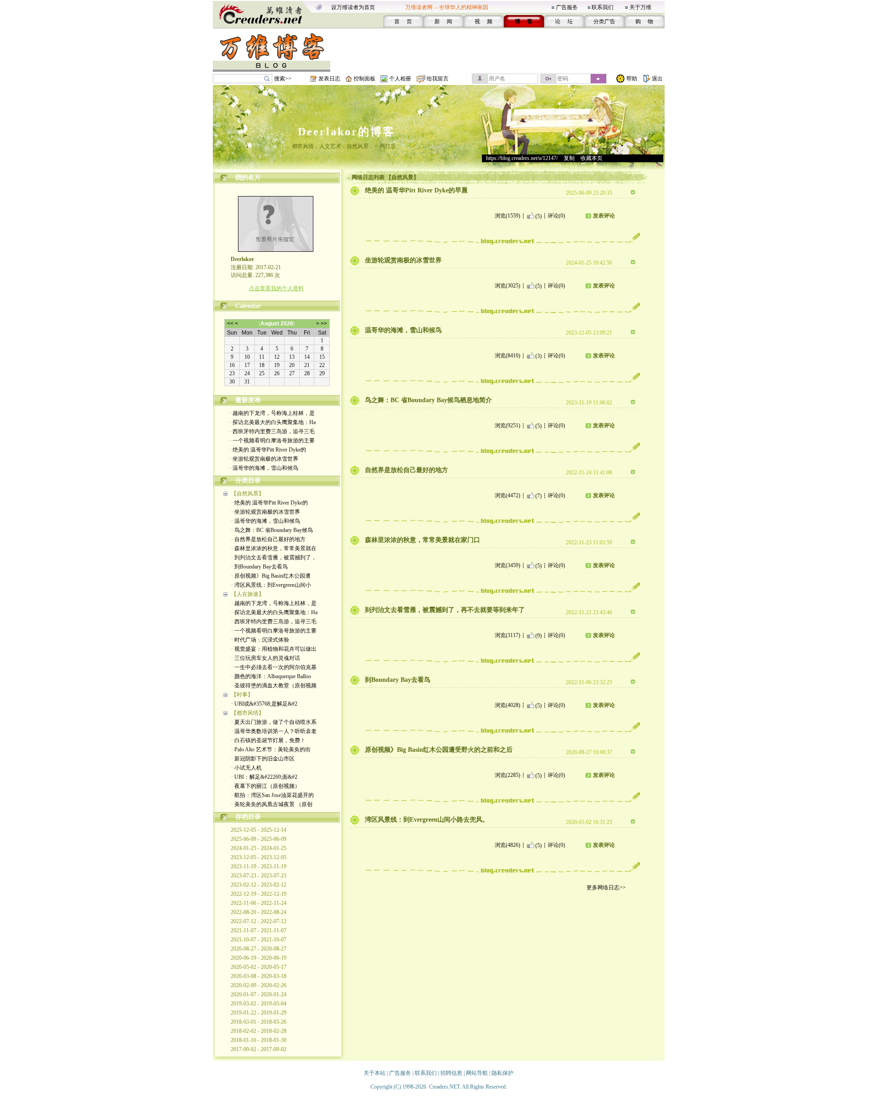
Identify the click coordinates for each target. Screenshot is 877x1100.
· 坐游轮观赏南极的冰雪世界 (263, 459)
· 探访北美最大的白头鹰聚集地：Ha (272, 422)
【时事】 (242, 694)
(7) (538, 495)
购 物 (644, 21)
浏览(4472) (507, 495)
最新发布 (248, 400)
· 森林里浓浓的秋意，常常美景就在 (274, 548)
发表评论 (604, 216)
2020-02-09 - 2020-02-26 (258, 985)
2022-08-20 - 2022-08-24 (258, 912)
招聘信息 (451, 1073)
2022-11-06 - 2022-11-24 (258, 903)
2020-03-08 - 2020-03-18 (258, 976)
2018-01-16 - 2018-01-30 (258, 1040)
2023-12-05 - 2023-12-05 (258, 857)
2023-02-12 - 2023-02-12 (258, 885)
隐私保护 (502, 1073)
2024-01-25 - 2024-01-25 (258, 848)
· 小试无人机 (246, 768)
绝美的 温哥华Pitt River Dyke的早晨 (416, 190)
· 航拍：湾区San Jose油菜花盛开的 (272, 795)
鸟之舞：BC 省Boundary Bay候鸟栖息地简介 (428, 400)
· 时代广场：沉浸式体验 (260, 640)
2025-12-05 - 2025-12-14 (258, 830)
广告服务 (567, 7)
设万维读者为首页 (353, 7)
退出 (657, 78)
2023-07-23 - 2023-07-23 (258, 875)
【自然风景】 (247, 493)
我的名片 (248, 177)
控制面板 (364, 78)
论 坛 (564, 21)
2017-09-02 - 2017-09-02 (258, 1049)
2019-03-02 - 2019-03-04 (258, 1003)
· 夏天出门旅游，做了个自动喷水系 (274, 722)
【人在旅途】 (247, 594)
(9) (538, 635)
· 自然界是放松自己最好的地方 (268, 539)
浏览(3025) (507, 285)
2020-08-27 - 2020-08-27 (258, 949)
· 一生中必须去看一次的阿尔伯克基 (274, 667)
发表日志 (329, 78)
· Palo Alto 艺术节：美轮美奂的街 (271, 749)
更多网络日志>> (606, 887)
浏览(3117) (507, 635)
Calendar (248, 306)
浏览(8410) (507, 355)
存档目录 (248, 816)
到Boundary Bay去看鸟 (397, 679)
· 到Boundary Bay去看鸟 (259, 566)
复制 (569, 158)
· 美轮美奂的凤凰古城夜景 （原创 (271, 804)
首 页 (403, 21)
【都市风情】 (247, 713)
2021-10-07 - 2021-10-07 (258, 939)
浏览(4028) (507, 705)
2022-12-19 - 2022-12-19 (258, 894)
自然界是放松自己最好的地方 (406, 470)
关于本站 (375, 1073)
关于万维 (640, 7)
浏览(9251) (507, 425)
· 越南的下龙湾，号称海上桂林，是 (272, 413)
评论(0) (556, 216)
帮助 (631, 78)
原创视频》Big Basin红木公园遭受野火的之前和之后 (438, 749)
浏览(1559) (507, 216)
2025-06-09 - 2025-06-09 (258, 839)
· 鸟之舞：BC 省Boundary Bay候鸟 (272, 530)
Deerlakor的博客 (346, 132)
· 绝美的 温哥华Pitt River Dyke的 (267, 449)
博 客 (524, 21)
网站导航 (477, 1073)
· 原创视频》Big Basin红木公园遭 (271, 576)
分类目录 (248, 480)
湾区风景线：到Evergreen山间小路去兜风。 (427, 819)
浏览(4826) (507, 845)
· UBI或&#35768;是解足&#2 (264, 704)
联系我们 (602, 7)
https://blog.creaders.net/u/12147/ (522, 158)
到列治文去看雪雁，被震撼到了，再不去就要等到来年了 (445, 609)
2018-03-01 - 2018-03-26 (258, 1022)
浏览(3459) (507, 565)
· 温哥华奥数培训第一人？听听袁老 (274, 731)
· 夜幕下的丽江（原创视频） (265, 786)
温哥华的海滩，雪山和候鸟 (403, 330)
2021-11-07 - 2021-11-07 (258, 930)
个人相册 (400, 78)
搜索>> (282, 78)
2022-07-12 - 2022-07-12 (258, 921)
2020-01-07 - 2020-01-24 (258, 994)
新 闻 (443, 21)
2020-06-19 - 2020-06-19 (258, 958)
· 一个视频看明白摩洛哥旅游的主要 (272, 440)
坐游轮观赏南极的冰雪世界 (403, 260)
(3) (538, 355)
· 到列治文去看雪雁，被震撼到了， (274, 557)
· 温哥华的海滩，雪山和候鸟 (263, 468)
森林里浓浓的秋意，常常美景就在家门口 (422, 540)
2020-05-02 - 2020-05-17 (258, 967)
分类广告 (604, 21)
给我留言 (438, 78)
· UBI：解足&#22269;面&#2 (264, 777)
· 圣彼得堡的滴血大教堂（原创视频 (274, 685)
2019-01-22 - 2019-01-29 (258, 1013)
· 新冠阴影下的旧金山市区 (263, 758)
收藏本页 (591, 158)
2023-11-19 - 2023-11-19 (258, 866)
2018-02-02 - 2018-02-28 (258, 1031)
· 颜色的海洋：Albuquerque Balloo (271, 676)
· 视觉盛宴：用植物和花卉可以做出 (274, 649)
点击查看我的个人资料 (276, 288)
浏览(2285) (507, 775)
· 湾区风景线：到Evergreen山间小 (271, 585)
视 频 (483, 21)
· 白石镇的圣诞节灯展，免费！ (268, 740)
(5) (538, 215)
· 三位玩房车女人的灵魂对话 (265, 658)
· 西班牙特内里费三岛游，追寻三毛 (272, 431)
